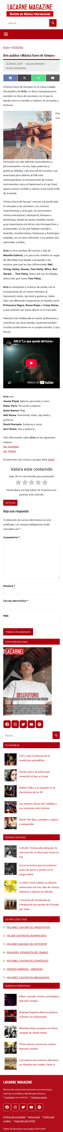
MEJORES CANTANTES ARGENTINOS (28, 927)
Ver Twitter (9, 451)
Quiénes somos (39, 1097)
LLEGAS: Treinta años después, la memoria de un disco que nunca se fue (39, 852)
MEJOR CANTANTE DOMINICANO (26, 935)
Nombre (9, 585)
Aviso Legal (34, 1116)
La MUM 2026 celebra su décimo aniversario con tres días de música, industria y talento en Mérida (39, 887)
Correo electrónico (15, 600)
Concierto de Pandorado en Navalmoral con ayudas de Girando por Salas (39, 904)
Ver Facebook (11, 446)
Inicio (6, 47)
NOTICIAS (17, 47)
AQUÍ (51, 459)
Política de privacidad (14, 1116)
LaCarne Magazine (35, 63)
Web (6, 615)
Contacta (9, 1097)
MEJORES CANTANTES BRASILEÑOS (28, 977)
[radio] (18, 482)
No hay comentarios (16, 67)
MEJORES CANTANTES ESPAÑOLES (27, 960)
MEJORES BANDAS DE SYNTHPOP (27, 943)
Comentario (11, 537)
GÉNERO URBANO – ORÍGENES (25, 969)
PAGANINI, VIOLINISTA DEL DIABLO (27, 952)
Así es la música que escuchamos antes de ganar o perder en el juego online (38, 869)
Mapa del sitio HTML (25, 1120)
